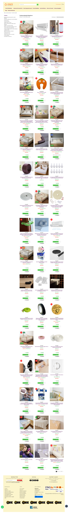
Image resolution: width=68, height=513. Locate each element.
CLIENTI (21, 486)
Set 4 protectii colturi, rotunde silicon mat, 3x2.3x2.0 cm (42, 460)
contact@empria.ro (54, 481)
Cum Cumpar (22, 488)
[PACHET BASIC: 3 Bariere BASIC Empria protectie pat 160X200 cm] (26, 338)
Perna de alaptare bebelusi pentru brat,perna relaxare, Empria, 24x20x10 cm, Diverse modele (26, 404)
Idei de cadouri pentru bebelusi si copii (10, 26)
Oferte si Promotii (50, 8)
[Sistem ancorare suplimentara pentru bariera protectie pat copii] (57, 338)
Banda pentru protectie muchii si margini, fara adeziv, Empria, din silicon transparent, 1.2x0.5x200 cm (41, 234)
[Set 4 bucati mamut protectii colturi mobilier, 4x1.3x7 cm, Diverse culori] (57, 281)
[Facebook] (30, 480)
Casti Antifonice (43, 8)
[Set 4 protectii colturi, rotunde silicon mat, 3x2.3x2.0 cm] (42, 451)
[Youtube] (32, 480)
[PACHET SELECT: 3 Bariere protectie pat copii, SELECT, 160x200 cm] (26, 55)
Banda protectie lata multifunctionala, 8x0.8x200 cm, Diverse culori (26, 177)
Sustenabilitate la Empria (9, 494)
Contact (6, 488)
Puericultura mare (7, 33)
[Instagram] (37, 480)
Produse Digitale (6, 35)
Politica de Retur (22, 496)
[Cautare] (37, 4)
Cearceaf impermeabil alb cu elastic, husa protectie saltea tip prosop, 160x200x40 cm (41, 178)
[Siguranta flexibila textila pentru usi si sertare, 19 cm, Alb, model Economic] (57, 55)
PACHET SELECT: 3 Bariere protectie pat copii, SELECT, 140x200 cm (26, 262)
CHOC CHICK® (56, 147)
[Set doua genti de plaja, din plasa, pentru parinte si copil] (26, 84)
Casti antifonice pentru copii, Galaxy (26, 459)
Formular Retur (22, 497)
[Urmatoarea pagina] (62, 471)
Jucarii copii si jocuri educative (9, 27)
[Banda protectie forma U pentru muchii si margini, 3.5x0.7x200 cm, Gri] (26, 197)
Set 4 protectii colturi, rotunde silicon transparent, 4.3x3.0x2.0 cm (57, 432)
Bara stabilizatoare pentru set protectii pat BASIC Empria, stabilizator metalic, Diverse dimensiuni (57, 404)
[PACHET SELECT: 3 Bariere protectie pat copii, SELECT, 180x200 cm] (26, 140)
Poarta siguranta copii (27, 8)
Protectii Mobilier (36, 8)
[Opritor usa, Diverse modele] (42, 84)
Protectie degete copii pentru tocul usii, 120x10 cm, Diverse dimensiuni (57, 36)
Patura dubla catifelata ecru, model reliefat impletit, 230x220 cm (41, 432)
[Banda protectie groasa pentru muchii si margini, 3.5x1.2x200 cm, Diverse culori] (26, 309)
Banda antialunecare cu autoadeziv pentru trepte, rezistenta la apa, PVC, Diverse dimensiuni (41, 319)
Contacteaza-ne (39, 496)
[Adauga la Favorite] (30, 44)
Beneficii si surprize (23, 492)
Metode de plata (22, 494)
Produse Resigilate (57, 8)
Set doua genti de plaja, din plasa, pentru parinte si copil (26, 93)
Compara (27, 45)
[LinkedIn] (34, 480)
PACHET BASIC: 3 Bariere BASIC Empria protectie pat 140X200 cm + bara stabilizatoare (42, 206)
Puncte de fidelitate (23, 493)
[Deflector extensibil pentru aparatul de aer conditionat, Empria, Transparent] (57, 225)
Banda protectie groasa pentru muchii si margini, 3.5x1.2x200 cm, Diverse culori (26, 319)
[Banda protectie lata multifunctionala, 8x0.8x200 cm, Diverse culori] (26, 168)
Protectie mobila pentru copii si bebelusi (10, 19)
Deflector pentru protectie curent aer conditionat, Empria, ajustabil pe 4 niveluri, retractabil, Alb (42, 37)
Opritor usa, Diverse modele (41, 92)
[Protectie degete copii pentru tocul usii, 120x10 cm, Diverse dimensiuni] (57, 27)
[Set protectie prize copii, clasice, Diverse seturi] (57, 366)
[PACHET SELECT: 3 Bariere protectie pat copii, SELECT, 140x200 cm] (26, 253)
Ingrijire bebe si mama (7, 22)
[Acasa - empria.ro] (8, 4)
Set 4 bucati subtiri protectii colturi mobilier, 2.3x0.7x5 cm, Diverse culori (41, 149)
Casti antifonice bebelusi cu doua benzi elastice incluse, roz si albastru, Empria (41, 403)
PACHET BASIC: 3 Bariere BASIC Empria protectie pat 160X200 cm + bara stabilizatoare (26, 37)
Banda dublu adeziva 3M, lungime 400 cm (41, 346)
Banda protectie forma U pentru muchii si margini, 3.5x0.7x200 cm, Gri (26, 206)
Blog (6, 10)
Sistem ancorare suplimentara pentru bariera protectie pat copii (57, 347)
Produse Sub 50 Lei (7, 32)
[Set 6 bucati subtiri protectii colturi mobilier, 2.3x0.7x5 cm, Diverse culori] (26, 281)
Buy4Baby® (42, 91)
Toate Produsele (14, 12)
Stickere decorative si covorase (9, 34)
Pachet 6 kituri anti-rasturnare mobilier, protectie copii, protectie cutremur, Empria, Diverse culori (26, 375)
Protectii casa (6, 20)
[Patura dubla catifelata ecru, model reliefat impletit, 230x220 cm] (42, 422)
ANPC (5, 497)
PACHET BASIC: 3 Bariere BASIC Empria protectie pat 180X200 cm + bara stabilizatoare (57, 121)
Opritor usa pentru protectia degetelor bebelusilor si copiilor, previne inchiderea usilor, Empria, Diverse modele (26, 234)
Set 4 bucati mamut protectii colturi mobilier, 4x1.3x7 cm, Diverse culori (57, 290)
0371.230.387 (54, 480)
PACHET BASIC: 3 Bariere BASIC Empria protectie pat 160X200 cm (26, 347)
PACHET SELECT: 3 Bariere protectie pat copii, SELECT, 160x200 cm (26, 64)
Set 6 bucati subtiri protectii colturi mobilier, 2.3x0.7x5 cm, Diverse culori (26, 290)
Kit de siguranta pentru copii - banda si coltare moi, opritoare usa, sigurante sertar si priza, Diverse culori (57, 206)
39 (61, 471)
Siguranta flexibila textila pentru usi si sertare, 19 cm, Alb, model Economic (57, 64)
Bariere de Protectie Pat (18, 8)
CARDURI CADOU (6, 29)
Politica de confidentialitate (9, 492)
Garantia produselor (8, 493)
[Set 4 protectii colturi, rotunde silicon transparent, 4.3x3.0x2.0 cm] (57, 422)
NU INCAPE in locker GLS (8, 36)
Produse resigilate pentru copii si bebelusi (10, 28)
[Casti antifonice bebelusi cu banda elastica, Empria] (42, 253)
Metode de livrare (22, 495)
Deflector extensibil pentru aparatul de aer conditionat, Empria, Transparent (57, 234)
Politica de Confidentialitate (15, 482)
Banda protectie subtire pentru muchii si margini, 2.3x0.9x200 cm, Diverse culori (56, 262)
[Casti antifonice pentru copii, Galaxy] (26, 451)
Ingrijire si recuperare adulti (8, 25)
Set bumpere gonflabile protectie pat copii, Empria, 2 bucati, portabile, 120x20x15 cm (42, 65)
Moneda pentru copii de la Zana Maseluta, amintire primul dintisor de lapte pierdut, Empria (56, 319)
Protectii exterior (6, 21)
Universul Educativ (11, 10)
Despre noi (6, 489)
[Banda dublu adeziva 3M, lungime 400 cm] (42, 338)
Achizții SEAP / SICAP (8, 495)
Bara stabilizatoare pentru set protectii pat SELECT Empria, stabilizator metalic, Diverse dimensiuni (57, 93)
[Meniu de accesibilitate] (66, 506)
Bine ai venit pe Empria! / (8, 12)
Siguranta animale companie (9, 31)
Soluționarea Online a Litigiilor (9, 496)
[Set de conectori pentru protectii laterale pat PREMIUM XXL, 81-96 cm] (42, 281)
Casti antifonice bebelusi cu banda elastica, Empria (41, 262)
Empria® (26, 35)
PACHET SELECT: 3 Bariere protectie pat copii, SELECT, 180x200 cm (26, 149)
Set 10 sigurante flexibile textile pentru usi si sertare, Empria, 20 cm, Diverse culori (56, 177)
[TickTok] (36, 480)
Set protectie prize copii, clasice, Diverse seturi (56, 375)
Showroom (21, 489)
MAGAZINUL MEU (7, 486)
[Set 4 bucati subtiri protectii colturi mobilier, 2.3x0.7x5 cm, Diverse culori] (42, 140)
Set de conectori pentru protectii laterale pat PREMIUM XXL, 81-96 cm (41, 290)
